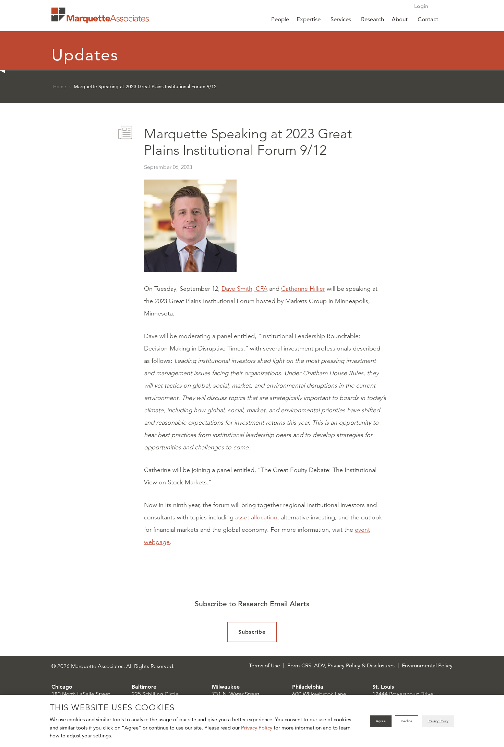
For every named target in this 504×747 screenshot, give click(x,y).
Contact (428, 19)
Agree (381, 721)
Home (59, 86)
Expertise (309, 19)
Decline (406, 721)
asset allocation (256, 517)
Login (421, 6)
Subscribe (252, 632)
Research (372, 19)
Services (341, 19)
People (280, 19)
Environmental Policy (427, 665)
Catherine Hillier (303, 288)
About (400, 19)
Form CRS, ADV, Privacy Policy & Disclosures (341, 665)
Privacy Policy (256, 727)
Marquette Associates (100, 15)
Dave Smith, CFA (244, 288)
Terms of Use (264, 665)
